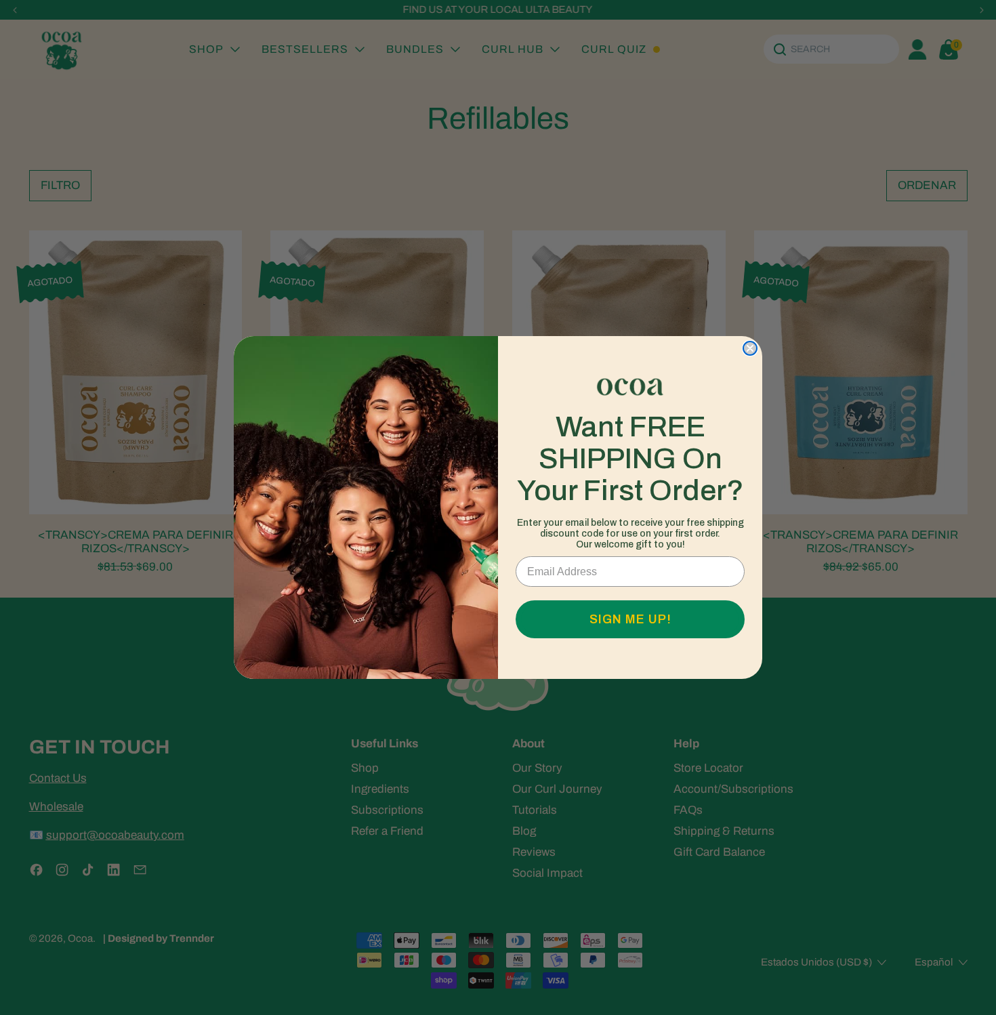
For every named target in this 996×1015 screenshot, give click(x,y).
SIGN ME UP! (630, 619)
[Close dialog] (750, 348)
